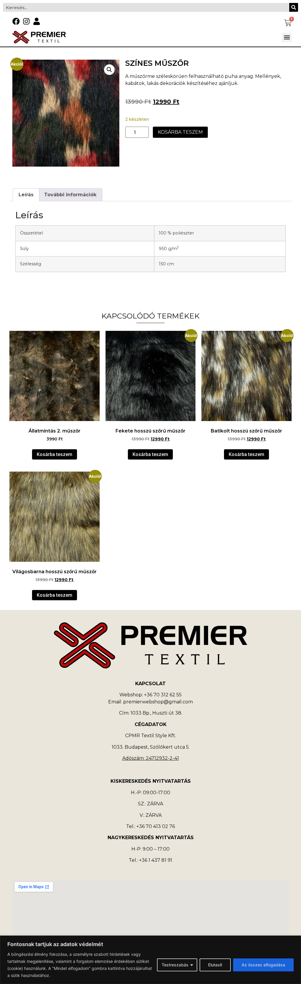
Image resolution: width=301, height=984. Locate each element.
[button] (287, 37)
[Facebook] (16, 21)
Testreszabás (175, 964)
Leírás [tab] (26, 194)
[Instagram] (26, 21)
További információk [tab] (70, 194)
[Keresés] (293, 7)
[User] (36, 21)
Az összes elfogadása (263, 964)
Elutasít (215, 964)
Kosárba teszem (180, 132)
